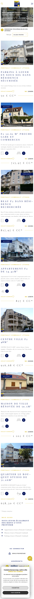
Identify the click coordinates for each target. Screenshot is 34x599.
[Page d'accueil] (17, 3)
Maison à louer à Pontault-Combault (16, 533)
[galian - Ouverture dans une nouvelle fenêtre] (14, 566)
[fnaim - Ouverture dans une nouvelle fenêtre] (7, 566)
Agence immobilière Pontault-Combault (15, 12)
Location (5, 14)
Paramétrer (15, 588)
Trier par (8, 34)
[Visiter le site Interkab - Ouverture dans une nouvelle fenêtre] (24, 566)
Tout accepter (15, 592)
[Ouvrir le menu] (32, 4)
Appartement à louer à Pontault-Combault (18, 530)
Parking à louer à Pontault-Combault (16, 536)
